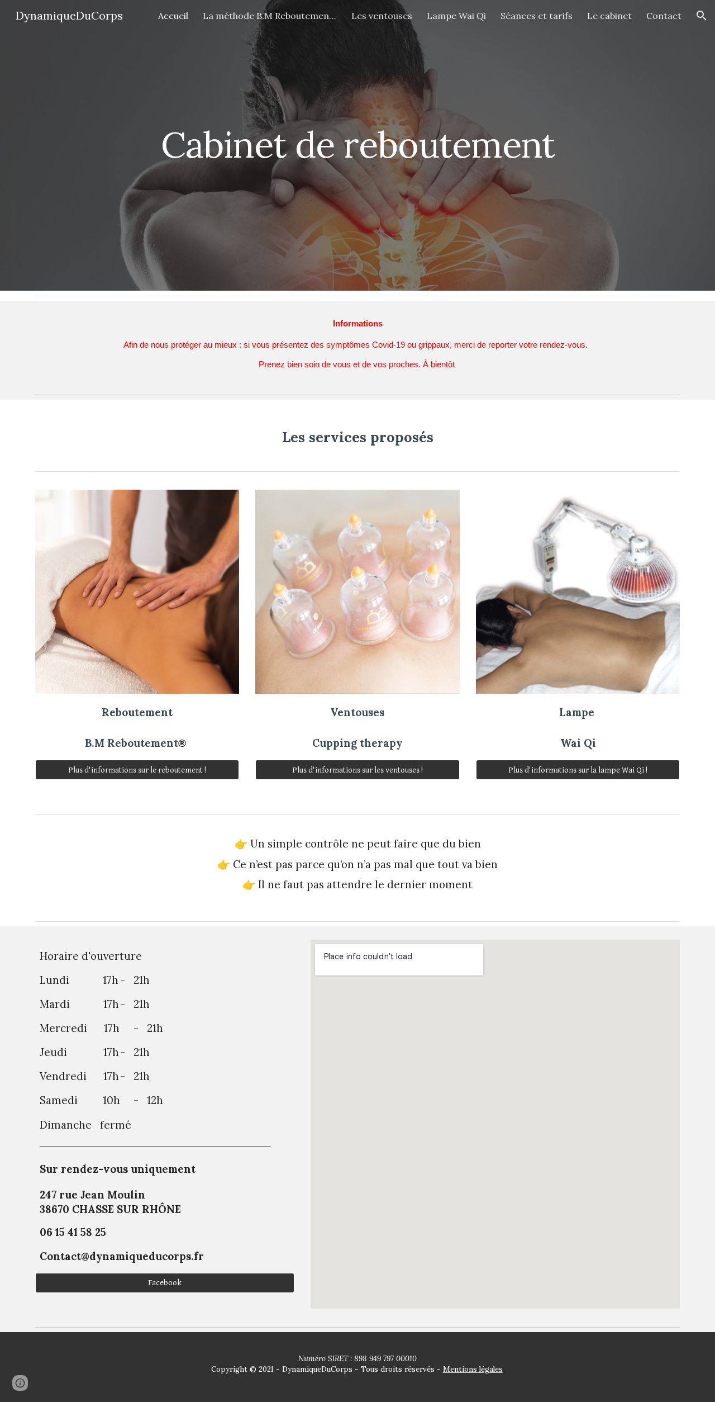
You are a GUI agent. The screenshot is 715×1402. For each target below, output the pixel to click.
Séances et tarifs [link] (536, 15)
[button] (701, 15)
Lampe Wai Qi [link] (456, 15)
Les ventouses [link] (381, 15)
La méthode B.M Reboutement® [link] (270, 15)
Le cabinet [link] (609, 15)
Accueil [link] (173, 15)
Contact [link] (663, 15)
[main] (357, 145)
